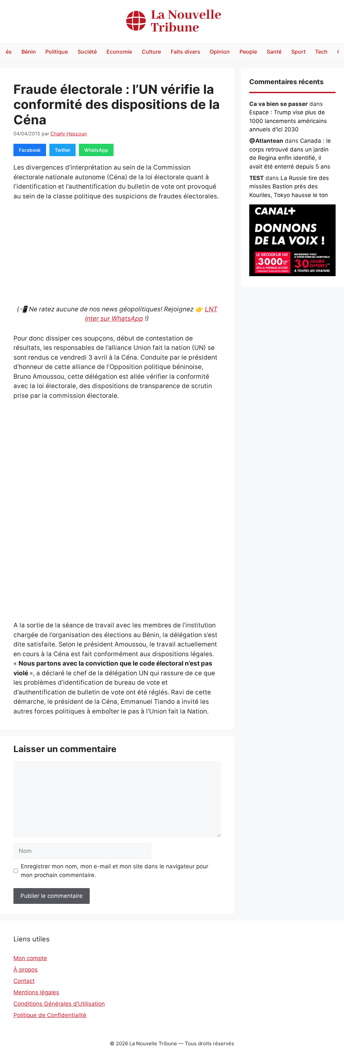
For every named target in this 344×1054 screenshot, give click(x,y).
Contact (24, 981)
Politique (56, 51)
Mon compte (30, 958)
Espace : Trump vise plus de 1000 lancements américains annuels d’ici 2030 (288, 121)
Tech (321, 51)
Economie (119, 51)
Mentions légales (36, 992)
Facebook (30, 150)
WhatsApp (96, 150)
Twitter (62, 150)
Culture (151, 51)
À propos (25, 969)
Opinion (220, 51)
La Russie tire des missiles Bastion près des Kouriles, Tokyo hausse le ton (289, 186)
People (248, 51)
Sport (298, 51)
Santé (274, 51)
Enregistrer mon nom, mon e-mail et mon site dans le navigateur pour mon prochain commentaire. (114, 870)
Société (87, 51)
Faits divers (185, 51)
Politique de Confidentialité (49, 1015)
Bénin (29, 51)
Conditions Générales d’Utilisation (59, 1003)
